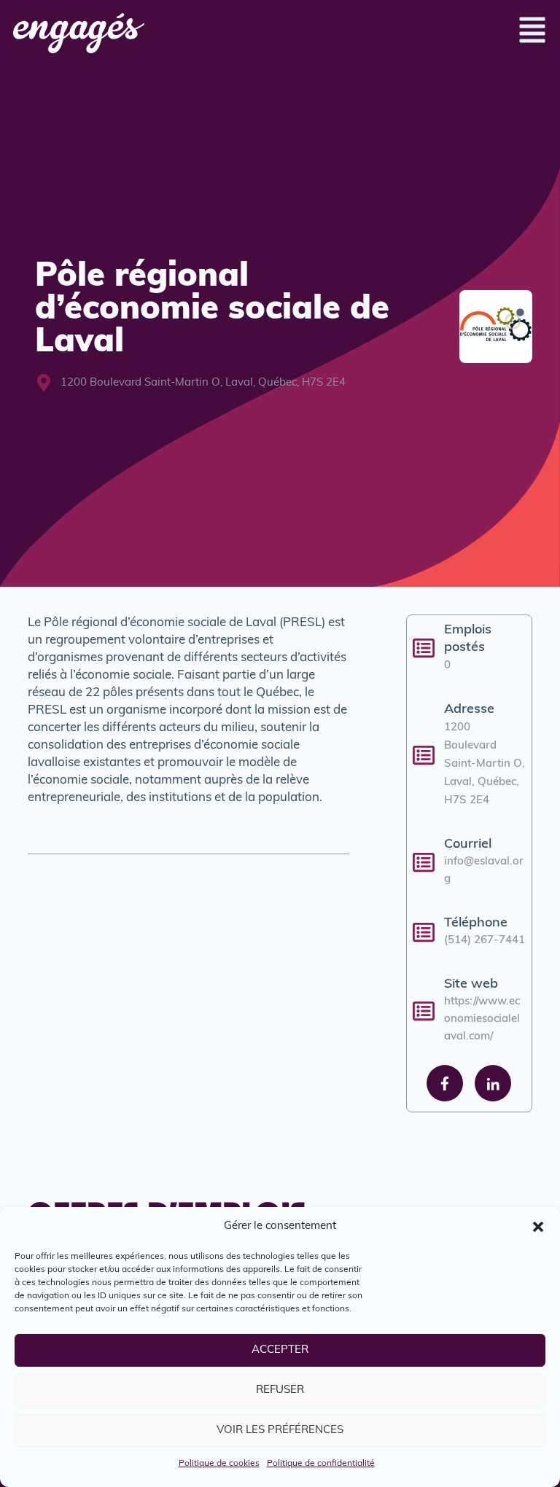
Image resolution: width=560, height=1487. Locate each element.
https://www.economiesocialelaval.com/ (482, 1019)
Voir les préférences (280, 1430)
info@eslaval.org (484, 870)
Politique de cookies (219, 1463)
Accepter (280, 1350)
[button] (538, 1226)
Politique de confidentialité (321, 1463)
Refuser (280, 1390)
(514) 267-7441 (484, 940)
